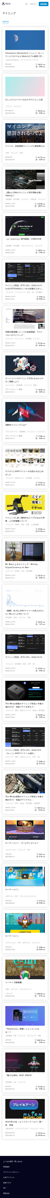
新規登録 (43, 4)
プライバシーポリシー (11, 1172)
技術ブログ (7, 1182)
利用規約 (6, 1166)
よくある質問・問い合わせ (12, 1161)
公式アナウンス (8, 1177)
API (4, 1188)
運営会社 (6, 1193)
